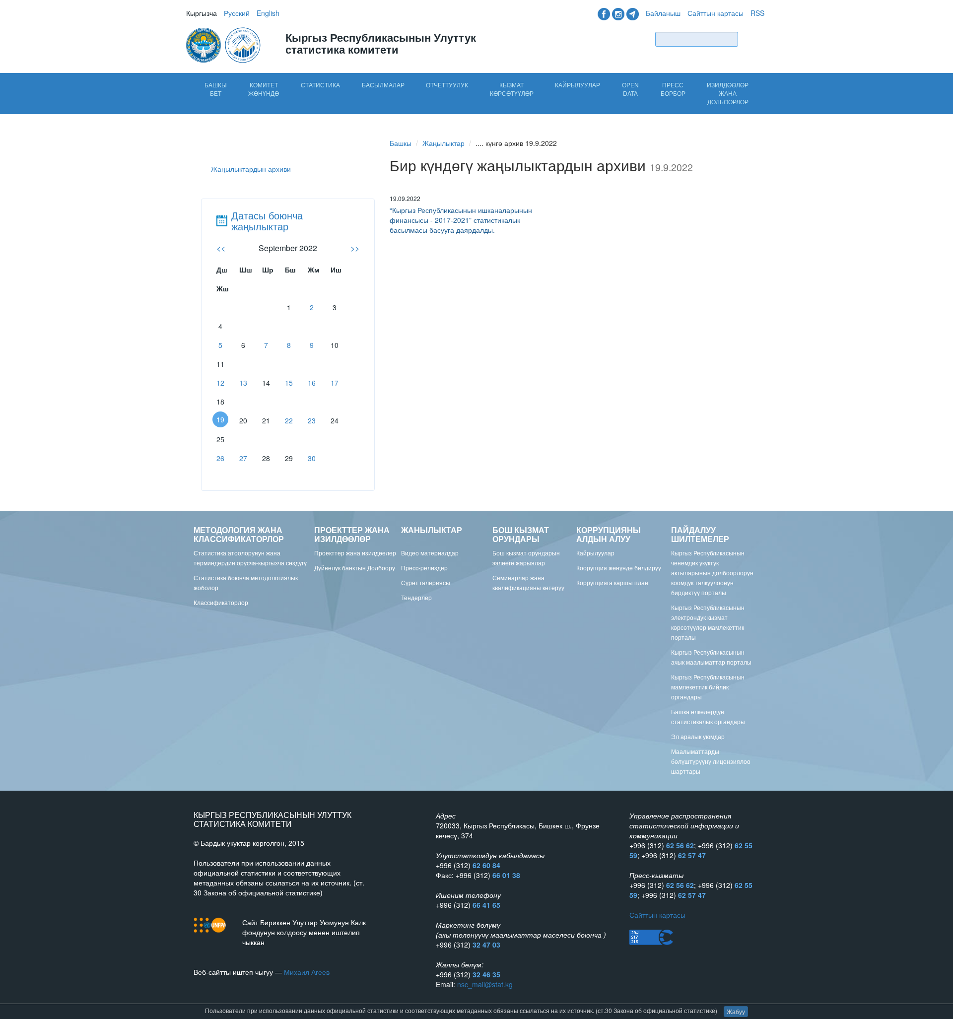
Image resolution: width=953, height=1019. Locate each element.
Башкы (400, 143)
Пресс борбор (673, 88)
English (268, 13)
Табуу (753, 39)
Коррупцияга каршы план (612, 582)
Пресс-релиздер (424, 567)
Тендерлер (416, 597)
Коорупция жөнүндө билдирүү (618, 567)
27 (243, 458)
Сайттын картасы (715, 13)
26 (220, 458)
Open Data (630, 88)
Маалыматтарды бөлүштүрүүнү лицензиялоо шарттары (710, 761)
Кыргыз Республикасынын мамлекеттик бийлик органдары (708, 687)
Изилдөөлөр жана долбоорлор (728, 93)
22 (289, 420)
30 (312, 458)
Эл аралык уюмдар (698, 736)
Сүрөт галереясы (425, 582)
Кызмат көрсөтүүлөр (512, 88)
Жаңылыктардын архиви (251, 169)
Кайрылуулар (577, 84)
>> (354, 248)
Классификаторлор (221, 602)
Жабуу (736, 1011)
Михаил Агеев (307, 972)
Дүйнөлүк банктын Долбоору (354, 567)
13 (243, 383)
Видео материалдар (430, 552)
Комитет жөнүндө (263, 88)
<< (220, 248)
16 (312, 383)
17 (335, 383)
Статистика (320, 84)
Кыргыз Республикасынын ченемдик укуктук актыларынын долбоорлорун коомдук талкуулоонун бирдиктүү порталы (712, 572)
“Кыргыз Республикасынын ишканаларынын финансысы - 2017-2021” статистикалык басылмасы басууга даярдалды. (461, 220)
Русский (237, 13)
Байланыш (663, 13)
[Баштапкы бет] (224, 44)
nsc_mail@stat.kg (485, 984)
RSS (757, 13)
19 (220, 419)
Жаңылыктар (443, 143)
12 (220, 383)
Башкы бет (215, 88)
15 (289, 383)
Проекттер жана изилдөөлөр (355, 552)
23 (312, 420)
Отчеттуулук (447, 84)
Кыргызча (201, 13)
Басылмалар (383, 84)
